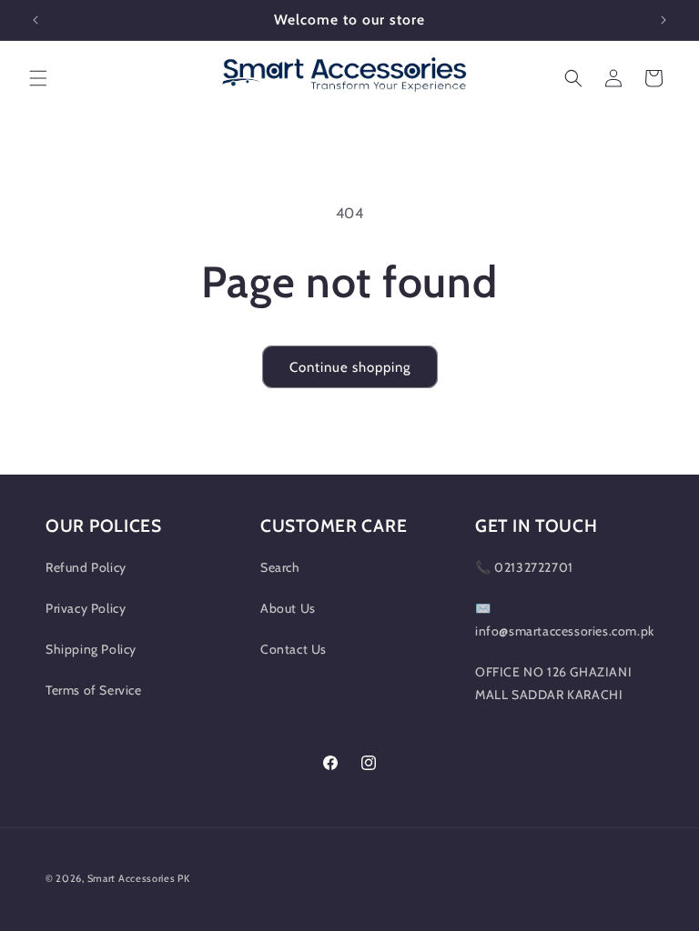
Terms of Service (94, 690)
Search (280, 567)
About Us (288, 608)
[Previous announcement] (35, 20)
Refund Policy (86, 567)
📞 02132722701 (524, 567)
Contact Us (293, 649)
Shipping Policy (91, 649)
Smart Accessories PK (138, 878)
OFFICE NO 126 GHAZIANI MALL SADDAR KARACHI (553, 683)
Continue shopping (349, 367)
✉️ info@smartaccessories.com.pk (564, 619)
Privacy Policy (86, 608)
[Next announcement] (663, 20)
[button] (38, 78)
